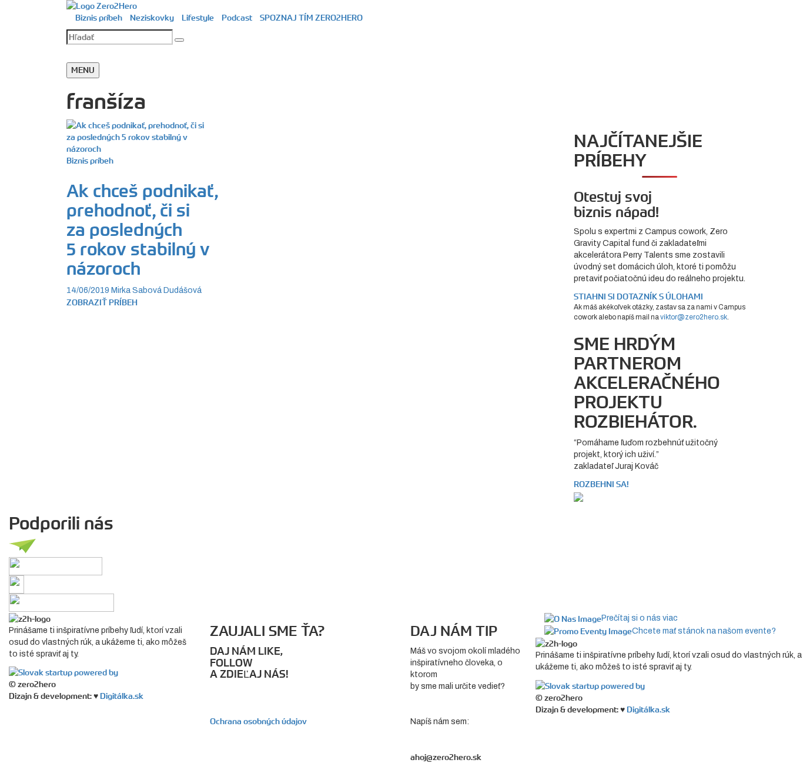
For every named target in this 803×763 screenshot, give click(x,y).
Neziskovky (152, 17)
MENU (83, 70)
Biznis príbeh (98, 17)
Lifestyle (198, 17)
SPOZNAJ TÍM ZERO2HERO (311, 17)
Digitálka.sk (121, 696)
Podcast (237, 17)
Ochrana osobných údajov (258, 721)
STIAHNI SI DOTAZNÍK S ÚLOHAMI (638, 296)
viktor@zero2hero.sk (693, 317)
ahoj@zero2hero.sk (445, 757)
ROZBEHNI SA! (601, 484)
